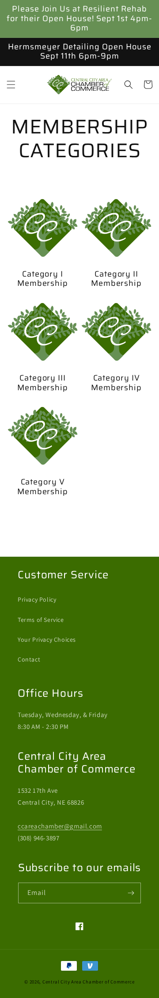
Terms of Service (41, 620)
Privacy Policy (37, 599)
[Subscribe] (130, 893)
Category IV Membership (116, 382)
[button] (11, 84)
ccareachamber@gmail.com (60, 826)
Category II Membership (116, 279)
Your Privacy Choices (47, 639)
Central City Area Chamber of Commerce (88, 982)
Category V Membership (42, 486)
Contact (29, 659)
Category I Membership (42, 279)
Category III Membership (42, 382)
